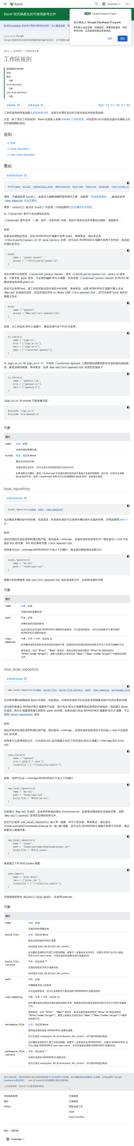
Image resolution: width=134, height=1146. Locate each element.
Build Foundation (12, 25)
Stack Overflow (77, 1117)
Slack (72, 1111)
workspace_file (121, 689)
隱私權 (15, 1130)
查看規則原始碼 (17, 175)
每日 (101, 105)
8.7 (123, 105)
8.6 (128, 105)
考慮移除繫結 (98, 196)
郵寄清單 (60, 25)
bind (12, 142)
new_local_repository (22, 154)
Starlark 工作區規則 (72, 119)
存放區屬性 (21, 200)
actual (26, 186)
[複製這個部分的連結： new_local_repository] (43, 670)
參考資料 (17, 51)
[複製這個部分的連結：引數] (13, 428)
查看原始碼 (35, 105)
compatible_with (43, 186)
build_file (50, 689)
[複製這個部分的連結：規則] (15, 135)
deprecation (62, 186)
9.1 (112, 105)
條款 (6, 1130)
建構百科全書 (32, 51)
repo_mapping (54, 509)
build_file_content (71, 689)
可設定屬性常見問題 (80, 207)
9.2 (107, 105)
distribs (77, 186)
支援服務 (73, 1101)
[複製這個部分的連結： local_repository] (34, 489)
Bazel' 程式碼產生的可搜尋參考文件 (30, 14)
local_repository (19, 148)
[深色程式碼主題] (128, 183)
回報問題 (13, 105)
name (17, 186)
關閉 (110, 38)
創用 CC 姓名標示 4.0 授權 (56, 1077)
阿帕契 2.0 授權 (93, 1077)
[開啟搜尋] (97, 4)
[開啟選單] (5, 4)
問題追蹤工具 (76, 1106)
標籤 (18, 455)
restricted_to (120, 186)
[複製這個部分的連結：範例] (12, 230)
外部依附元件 (40, 112)
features (90, 186)
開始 (122, 38)
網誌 (6, 1101)
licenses (104, 186)
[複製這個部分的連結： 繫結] (16, 166)
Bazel (6, 51)
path (40, 509)
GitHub (7, 1106)
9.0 (118, 105)
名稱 (18, 443)
